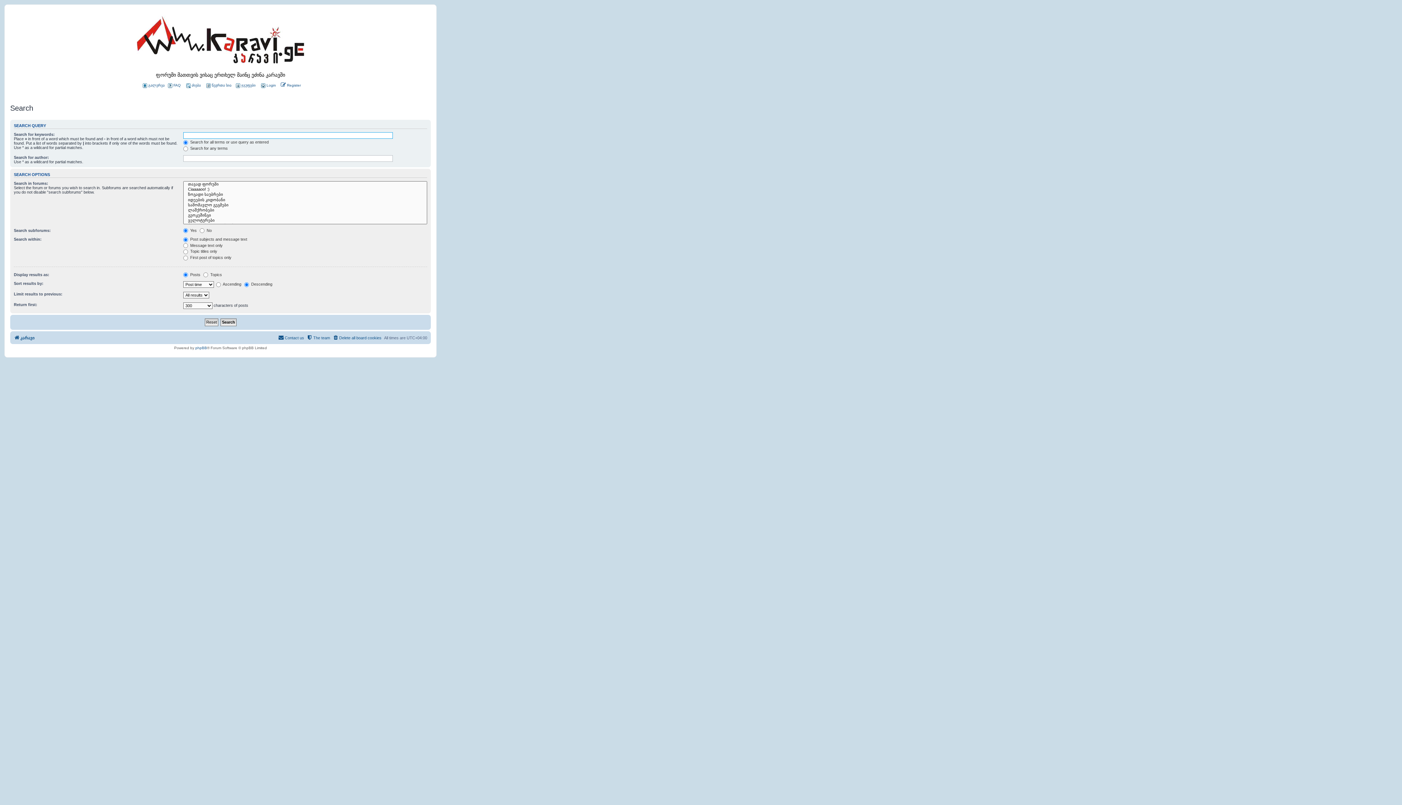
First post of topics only (210, 257)
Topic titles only (203, 251)
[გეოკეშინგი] (305, 215)
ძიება (196, 85)
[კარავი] (220, 42)
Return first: (25, 304)
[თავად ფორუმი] (305, 184)
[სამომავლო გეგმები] (305, 205)
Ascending (231, 284)
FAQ (177, 85)
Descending (261, 284)
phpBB (201, 348)
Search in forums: (31, 183)
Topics (215, 274)
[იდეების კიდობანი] (305, 200)
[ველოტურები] (305, 220)
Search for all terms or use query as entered (229, 142)
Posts (194, 274)
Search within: (28, 239)
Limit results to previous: (38, 294)
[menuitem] (268, 85)
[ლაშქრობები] (305, 210)
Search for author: (31, 157)
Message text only (206, 245)
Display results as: (31, 274)
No (209, 230)
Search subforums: (32, 230)
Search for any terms (208, 148)
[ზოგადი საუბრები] (305, 194)
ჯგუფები (248, 85)
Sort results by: (28, 283)
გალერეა (156, 85)
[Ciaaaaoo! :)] (305, 189)
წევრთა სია (221, 85)
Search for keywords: (34, 134)
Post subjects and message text (218, 239)
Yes (193, 230)
